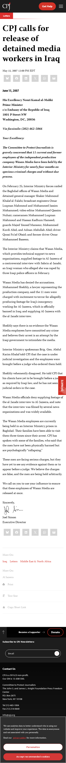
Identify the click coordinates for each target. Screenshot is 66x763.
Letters (6, 15)
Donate (55, 632)
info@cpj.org (9, 714)
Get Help (47, 6)
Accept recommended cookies (32, 756)
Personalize (32, 747)
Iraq (5, 562)
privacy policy (19, 738)
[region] (33, 739)
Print (10, 585)
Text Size (12, 596)
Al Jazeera (8, 577)
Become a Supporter (29, 632)
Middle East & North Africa (35, 562)
